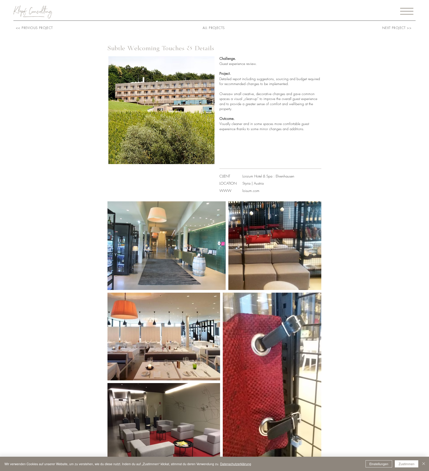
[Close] (423, 463)
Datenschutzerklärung (235, 464)
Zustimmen (406, 464)
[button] (406, 11)
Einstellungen (378, 464)
